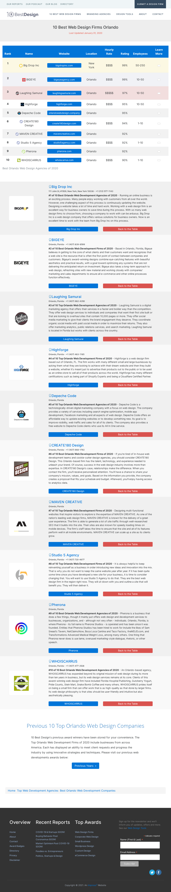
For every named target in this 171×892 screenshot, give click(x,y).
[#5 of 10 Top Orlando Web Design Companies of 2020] (21, 415)
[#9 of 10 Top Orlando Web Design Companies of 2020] (21, 627)
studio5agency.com (64, 142)
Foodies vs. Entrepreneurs (49, 851)
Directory (14, 850)
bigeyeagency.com (64, 79)
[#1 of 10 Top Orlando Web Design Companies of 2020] (21, 208)
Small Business (82, 841)
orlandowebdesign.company (64, 112)
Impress (92, 885)
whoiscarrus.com (64, 160)
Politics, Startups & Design (49, 856)
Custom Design (83, 850)
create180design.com (64, 123)
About (13, 836)
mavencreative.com (64, 133)
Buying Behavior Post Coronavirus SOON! (47, 838)
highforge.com (64, 104)
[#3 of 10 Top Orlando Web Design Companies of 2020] (21, 318)
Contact (14, 841)
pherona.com (64, 151)
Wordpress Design (84, 846)
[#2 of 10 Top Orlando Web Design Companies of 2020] (21, 263)
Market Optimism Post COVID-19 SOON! (52, 845)
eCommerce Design (85, 855)
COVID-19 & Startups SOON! (50, 832)
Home (11, 790)
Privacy (13, 855)
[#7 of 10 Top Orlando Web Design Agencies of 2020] (21, 523)
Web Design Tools (137, 828)
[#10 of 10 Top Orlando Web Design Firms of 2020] (21, 682)
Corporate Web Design (87, 836)
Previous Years (84, 765)
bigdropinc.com (64, 65)
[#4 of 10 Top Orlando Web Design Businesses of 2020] (21, 367)
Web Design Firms (84, 832)
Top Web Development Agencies (37, 790)
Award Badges (17, 846)
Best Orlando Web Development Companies (87, 790)
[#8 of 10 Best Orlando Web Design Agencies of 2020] (21, 574)
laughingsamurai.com (64, 93)
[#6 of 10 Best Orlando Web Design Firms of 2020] (21, 468)
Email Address (128, 852)
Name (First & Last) (131, 839)
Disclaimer (15, 860)
